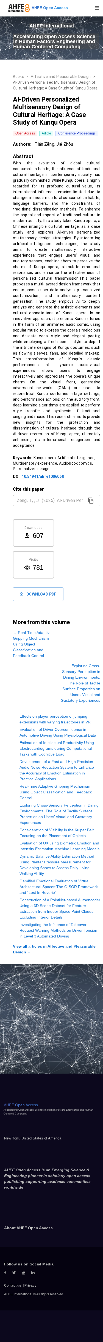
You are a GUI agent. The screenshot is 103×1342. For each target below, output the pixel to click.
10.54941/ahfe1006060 (43, 476)
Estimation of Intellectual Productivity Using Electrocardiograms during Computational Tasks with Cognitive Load (57, 748)
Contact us (12, 1285)
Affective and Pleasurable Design (61, 76)
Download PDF (41, 594)
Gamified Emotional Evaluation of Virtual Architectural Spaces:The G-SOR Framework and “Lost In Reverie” (59, 887)
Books (18, 76)
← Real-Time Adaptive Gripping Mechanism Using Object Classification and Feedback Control (32, 644)
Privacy (30, 1285)
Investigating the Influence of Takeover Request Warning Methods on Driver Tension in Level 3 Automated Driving (58, 930)
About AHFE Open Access (28, 1228)
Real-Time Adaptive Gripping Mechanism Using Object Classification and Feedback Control (56, 792)
